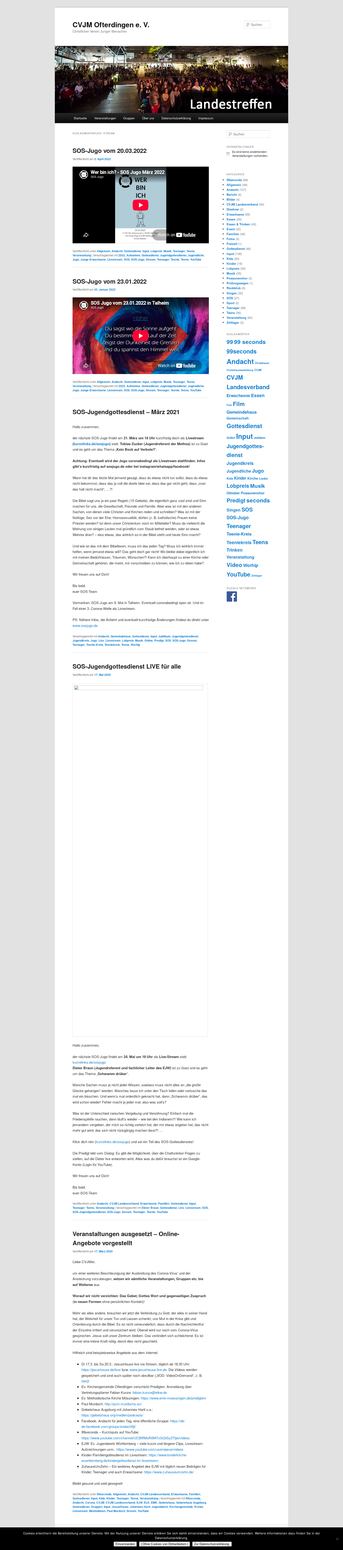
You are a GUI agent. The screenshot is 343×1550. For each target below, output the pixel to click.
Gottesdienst (132, 251)
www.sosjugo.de (85, 625)
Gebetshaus (167, 1502)
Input (146, 251)
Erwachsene (148, 1203)
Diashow (233, 209)
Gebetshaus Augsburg (191, 1502)
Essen (231, 219)
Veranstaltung (82, 255)
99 (230, 341)
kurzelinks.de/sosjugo (91, 443)
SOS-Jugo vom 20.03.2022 (110, 150)
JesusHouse (120, 1507)
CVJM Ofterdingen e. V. (111, 24)
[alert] (248, 154)
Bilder (231, 199)
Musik (168, 251)
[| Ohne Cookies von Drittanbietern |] (337, 1538)
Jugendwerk (160, 1507)
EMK (154, 1502)
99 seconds (250, 341)
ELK (147, 1502)
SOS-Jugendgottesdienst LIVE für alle (127, 666)
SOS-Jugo (137, 259)
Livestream (114, 259)
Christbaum (262, 363)
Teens (191, 251)
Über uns (148, 118)
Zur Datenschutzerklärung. (212, 1544)
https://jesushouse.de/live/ (101, 1369)
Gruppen (129, 118)
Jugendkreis (81, 640)
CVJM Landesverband (124, 1203)
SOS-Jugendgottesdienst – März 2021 (126, 411)
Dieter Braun (150, 1208)
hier (84, 1380)
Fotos (231, 239)
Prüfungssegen (237, 283)
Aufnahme (133, 255)
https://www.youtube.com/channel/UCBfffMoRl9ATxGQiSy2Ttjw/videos (135, 1437)
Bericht (232, 194)
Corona (90, 1502)
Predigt (159, 640)
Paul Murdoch (116, 1511)
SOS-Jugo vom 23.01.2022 (110, 281)
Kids (102, 1498)
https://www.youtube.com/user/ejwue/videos (149, 1449)
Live (101, 640)
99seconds (104, 1494)
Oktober (233, 492)
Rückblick (234, 288)
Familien (163, 1203)
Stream (151, 259)
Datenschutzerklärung (176, 118)
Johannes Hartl (140, 1507)
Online (148, 640)
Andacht (117, 251)
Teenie (175, 259)
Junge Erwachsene (93, 259)
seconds (258, 500)
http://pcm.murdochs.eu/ (123, 1403)
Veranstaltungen (105, 118)
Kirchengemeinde (181, 1507)
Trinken (235, 550)
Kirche (252, 478)
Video (234, 564)
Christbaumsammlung (240, 370)
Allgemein (103, 251)
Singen (232, 293)
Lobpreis (156, 251)
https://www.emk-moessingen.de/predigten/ (173, 1397)
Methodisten (97, 1511)
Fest (229, 405)
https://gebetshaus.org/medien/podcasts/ (112, 1415)
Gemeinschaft (238, 418)
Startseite (80, 118)
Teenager (179, 251)
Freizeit (232, 243)
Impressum (206, 118)
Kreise (198, 1507)
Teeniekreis (112, 645)
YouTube (195, 259)
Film (239, 403)
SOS (127, 259)
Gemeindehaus (121, 636)
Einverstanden (125, 1544)
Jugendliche (196, 255)
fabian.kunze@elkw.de (150, 1392)
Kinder (110, 1498)
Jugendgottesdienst (173, 255)
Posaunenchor (237, 278)
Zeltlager (233, 322)
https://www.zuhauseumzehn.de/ (169, 1471)
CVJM (100, 1502)
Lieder (263, 478)
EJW (139, 1502)
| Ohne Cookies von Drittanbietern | (164, 1544)
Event (231, 229)
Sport (230, 303)
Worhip (135, 645)
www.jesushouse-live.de (148, 1369)
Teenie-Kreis (94, 645)
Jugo (76, 259)
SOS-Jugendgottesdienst (89, 1212)
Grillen (231, 438)
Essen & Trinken (238, 224)
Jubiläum (164, 636)
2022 (122, 255)
